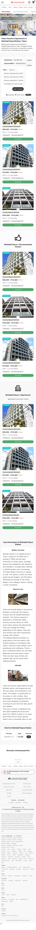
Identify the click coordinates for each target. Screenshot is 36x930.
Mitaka (23, 856)
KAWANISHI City (24, 899)
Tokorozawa (4, 869)
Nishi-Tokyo (19, 860)
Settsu (7, 894)
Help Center (9, 790)
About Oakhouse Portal (9, 783)
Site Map (9, 793)
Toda (20, 867)
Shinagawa (14, 851)
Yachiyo (30, 875)
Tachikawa (10, 856)
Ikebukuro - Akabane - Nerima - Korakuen (11, 839)
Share (27, 94)
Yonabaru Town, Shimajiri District (9, 915)
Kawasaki (10, 880)
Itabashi (3, 855)
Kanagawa (4, 878)
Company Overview (9, 786)
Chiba (2, 873)
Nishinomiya (4, 901)
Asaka (2, 871)
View (29, 736)
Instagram (18, 802)
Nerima (9, 855)
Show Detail (18, 139)
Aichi (2, 883)
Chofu (9, 858)
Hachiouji (3, 856)
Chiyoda (3, 849)
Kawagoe (18, 869)
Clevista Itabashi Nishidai (10, 212)
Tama (12, 860)
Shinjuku (19, 849)
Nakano (9, 853)
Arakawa (31, 853)
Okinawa (3, 913)
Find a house (6, 11)
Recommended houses (21, 11)
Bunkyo (25, 849)
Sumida (3, 851)
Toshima (21, 853)
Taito (29, 849)
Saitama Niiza (26, 867)
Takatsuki (13, 894)
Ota (25, 851)
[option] (18, 112)
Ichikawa (3, 875)
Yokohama (4, 880)
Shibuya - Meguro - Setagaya (8, 843)
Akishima (3, 858)
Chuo (8, 849)
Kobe (17, 899)
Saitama (3, 865)
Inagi (2, 862)
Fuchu (28, 856)
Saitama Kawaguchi (12, 867)
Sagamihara (18, 880)
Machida (15, 858)
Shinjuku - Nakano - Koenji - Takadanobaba (12, 841)
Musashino (17, 856)
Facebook (11, 802)
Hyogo (3, 897)
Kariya (3, 885)
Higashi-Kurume (5, 860)
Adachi (14, 855)
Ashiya (11, 901)
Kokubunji (30, 858)
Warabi (32, 869)
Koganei (21, 858)
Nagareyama (17, 875)
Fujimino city (26, 869)
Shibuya (3, 853)
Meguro (20, 851)
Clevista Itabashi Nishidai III (11, 126)
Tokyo (3, 836)
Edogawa (27, 855)
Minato (13, 849)
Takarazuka (4, 899)
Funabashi (10, 875)
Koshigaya (12, 869)
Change (29, 60)
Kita (26, 853)
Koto (8, 851)
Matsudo (24, 875)
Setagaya (29, 851)
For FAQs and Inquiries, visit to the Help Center (18, 772)
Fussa (30, 860)
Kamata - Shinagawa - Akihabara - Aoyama (12, 845)
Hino (25, 858)
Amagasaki (11, 899)
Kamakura (25, 880)
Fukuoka (3, 909)
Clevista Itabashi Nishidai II (11, 169)
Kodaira (25, 860)
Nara (2, 904)
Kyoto (3, 888)
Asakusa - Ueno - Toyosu (7, 847)
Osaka (3, 892)
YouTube (25, 802)
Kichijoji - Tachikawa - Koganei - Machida (11, 837)
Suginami (15, 853)
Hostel (9, 796)
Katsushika (20, 855)
